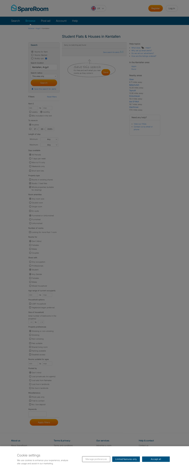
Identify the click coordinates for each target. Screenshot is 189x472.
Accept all (156, 459)
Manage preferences (96, 459)
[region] (94, 459)
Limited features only (126, 459)
